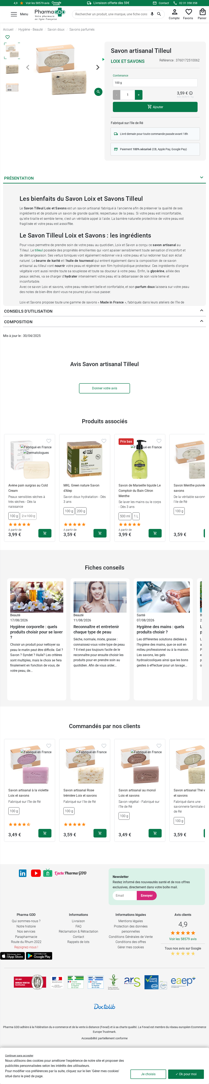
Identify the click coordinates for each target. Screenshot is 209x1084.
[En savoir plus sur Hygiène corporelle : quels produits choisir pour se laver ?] (36, 597)
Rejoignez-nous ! (26, 947)
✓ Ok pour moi (186, 1074)
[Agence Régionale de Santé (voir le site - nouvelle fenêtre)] (132, 982)
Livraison (78, 921)
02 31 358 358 (188, 3)
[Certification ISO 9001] (30, 982)
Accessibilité (89, 1038)
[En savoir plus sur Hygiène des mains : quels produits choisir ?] (163, 597)
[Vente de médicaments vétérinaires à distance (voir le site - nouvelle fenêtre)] (96, 982)
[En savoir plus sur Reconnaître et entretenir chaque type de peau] (100, 597)
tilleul (39, 250)
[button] (14, 14)
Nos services (26, 931)
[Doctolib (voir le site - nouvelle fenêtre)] (104, 1006)
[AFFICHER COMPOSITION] (201, 322)
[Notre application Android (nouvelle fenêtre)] (39, 956)
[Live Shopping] (48, 873)
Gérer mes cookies (131, 947)
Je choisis (148, 1074)
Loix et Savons (128, 61)
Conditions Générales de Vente (131, 937)
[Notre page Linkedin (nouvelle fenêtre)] (22, 873)
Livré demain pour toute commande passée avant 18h (154, 133)
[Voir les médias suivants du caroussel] (97, 67)
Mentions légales (130, 921)
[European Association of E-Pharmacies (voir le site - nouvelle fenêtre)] (183, 982)
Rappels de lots (78, 942)
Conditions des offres (131, 942)
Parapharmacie (26, 937)
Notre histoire (26, 926)
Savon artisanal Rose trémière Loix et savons (80, 792)
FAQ (78, 926)
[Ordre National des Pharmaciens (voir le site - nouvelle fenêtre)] (114, 982)
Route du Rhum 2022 (26, 942)
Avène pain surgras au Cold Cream (28, 488)
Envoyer (147, 895)
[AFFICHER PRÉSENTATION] (201, 178)
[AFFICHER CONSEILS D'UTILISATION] (201, 311)
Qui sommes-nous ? (26, 921)
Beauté (15, 615)
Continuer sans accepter (19, 1055)
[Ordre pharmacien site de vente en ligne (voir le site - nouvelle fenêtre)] (76, 982)
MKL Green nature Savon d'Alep (81, 488)
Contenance (120, 75)
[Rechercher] (159, 14)
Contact (164, 3)
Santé (141, 615)
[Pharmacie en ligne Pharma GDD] (49, 14)
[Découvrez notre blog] (70, 873)
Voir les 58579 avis (37, 3)
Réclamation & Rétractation (78, 931)
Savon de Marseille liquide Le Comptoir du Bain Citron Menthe (140, 490)
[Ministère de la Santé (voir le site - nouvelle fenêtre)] (57, 982)
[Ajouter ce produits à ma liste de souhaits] (7, 37)
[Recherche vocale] (152, 14)
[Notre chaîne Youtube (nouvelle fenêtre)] (36, 873)
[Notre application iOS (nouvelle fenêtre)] (12, 956)
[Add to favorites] (48, 441)
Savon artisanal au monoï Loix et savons (137, 792)
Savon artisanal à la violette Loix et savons (28, 792)
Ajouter (157, 107)
